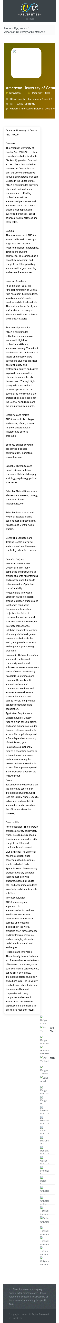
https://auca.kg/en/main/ (39, 99)
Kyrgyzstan (20, 28)
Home (7, 28)
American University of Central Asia (25, 32)
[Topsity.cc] (29, 9)
